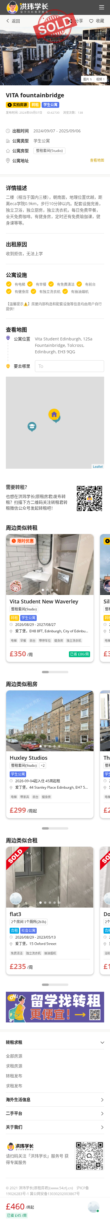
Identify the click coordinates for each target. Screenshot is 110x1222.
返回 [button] (16, 21)
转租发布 (14, 1076)
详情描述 (16, 187)
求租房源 (14, 1066)
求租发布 (14, 1085)
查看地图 (97, 160)
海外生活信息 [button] (18, 1099)
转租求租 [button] (14, 1042)
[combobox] (69, 366)
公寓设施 (16, 274)
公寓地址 (20, 160)
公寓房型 (20, 150)
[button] (25, 7)
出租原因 (16, 244)
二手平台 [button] (14, 1113)
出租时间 (20, 131)
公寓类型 (20, 140)
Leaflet (98, 466)
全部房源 (14, 1056)
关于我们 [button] (14, 1127)
